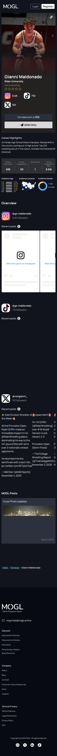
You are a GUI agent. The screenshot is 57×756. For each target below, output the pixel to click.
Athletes (14, 567)
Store (4, 689)
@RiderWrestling (11, 436)
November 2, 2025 (42, 464)
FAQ (3, 725)
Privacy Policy (7, 720)
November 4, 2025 (11, 475)
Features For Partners (11, 635)
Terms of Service (8, 711)
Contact (5, 679)
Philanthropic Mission (11, 649)
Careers (5, 694)
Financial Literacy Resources (14, 684)
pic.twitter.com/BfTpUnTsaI (17, 466)
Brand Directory (8, 653)
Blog (3, 675)
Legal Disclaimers (9, 716)
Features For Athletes (11, 640)
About (4, 670)
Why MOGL (6, 645)
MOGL (5, 567)
